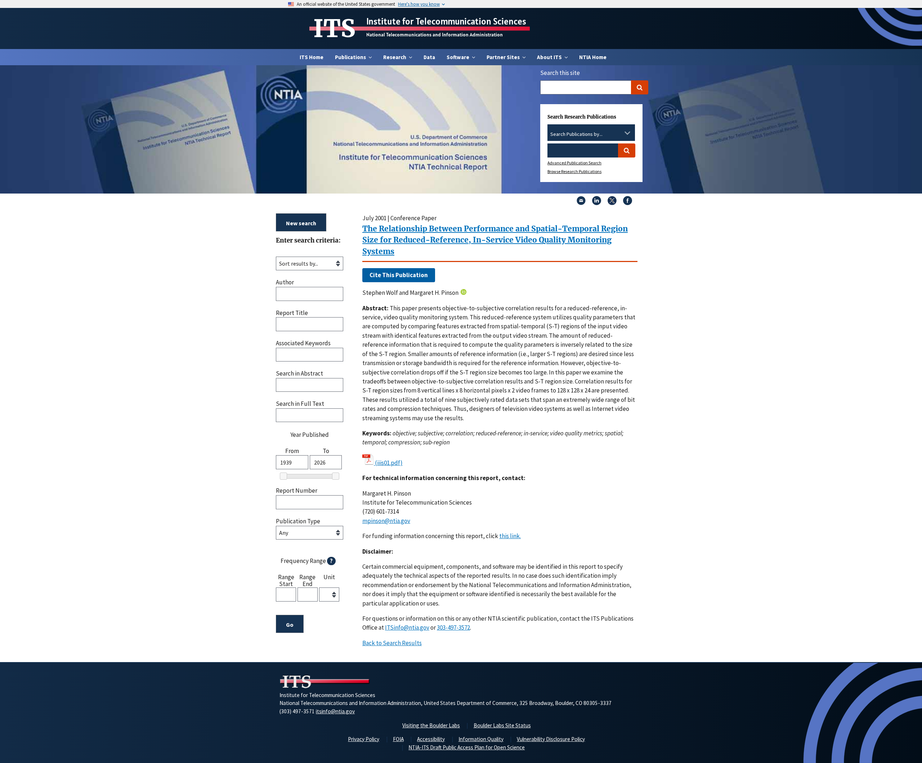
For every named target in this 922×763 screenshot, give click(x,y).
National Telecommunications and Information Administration (434, 34)
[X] (612, 203)
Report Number (296, 490)
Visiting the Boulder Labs (431, 725)
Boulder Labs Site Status (502, 725)
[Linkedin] (596, 203)
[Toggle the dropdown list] (627, 133)
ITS (334, 28)
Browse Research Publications (574, 171)
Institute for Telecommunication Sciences (446, 21)
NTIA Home (593, 57)
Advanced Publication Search (574, 162)
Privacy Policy (363, 739)
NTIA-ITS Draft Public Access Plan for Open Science (466, 747)
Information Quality (480, 739)
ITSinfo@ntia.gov (407, 627)
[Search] (639, 87)
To (326, 451)
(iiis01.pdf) (389, 463)
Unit (329, 577)
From (292, 451)
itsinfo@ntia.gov (335, 711)
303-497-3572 (453, 627)
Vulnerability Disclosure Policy (551, 739)
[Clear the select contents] (618, 133)
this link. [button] (510, 536)
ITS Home (311, 57)
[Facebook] (627, 203)
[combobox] (591, 134)
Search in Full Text (300, 403)
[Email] (581, 203)
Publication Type (298, 521)
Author (285, 282)
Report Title (292, 313)
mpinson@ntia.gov (386, 521)
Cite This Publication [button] (399, 275)
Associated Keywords (303, 343)
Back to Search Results (392, 643)
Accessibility (431, 739)
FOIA (398, 739)
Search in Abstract (299, 373)
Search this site (560, 73)
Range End (307, 580)
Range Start (286, 580)
